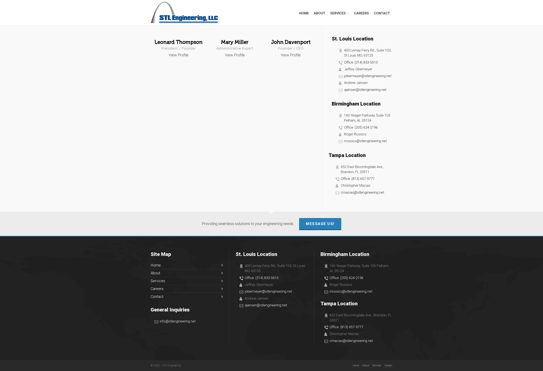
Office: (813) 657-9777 (358, 179)
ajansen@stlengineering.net (365, 90)
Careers (157, 288)
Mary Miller (234, 42)
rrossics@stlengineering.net (365, 141)
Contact (157, 296)
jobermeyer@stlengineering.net (367, 76)
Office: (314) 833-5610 (361, 62)
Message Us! (320, 223)
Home (156, 265)
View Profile (179, 55)
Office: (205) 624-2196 (361, 127)
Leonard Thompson (179, 42)
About (155, 273)
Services (158, 281)
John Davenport (291, 42)
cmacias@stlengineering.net (362, 192)
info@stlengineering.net (178, 321)
